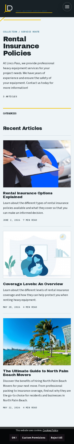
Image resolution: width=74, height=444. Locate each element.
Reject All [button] (56, 437)
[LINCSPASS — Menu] (67, 6)
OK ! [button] (14, 437)
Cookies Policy (50, 430)
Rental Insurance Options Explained (27, 195)
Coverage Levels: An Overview (33, 284)
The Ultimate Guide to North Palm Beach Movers (35, 373)
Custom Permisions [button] (33, 437)
